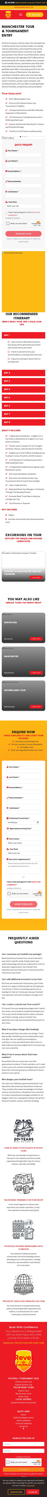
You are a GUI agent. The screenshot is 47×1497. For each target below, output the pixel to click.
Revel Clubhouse (23, 1420)
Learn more (31, 1485)
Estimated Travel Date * (19, 818)
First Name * (13, 150)
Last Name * (13, 161)
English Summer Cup (23, 1384)
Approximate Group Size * (21, 828)
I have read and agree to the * (23, 883)
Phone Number (14, 181)
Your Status (14, 839)
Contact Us (23, 1426)
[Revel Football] (8, 14)
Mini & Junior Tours (23, 1393)
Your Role (12, 202)
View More (36, 577)
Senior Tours (23, 1396)
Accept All (33, 1492)
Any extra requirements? (20, 859)
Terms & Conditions (23, 1423)
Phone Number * (16, 797)
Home (23, 1414)
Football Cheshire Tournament (23, 1402)
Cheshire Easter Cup (23, 1381)
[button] (41, 138)
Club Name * (13, 191)
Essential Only (16, 1492)
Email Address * (14, 171)
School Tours (23, 1390)
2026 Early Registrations (23, 1417)
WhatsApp (36, 14)
